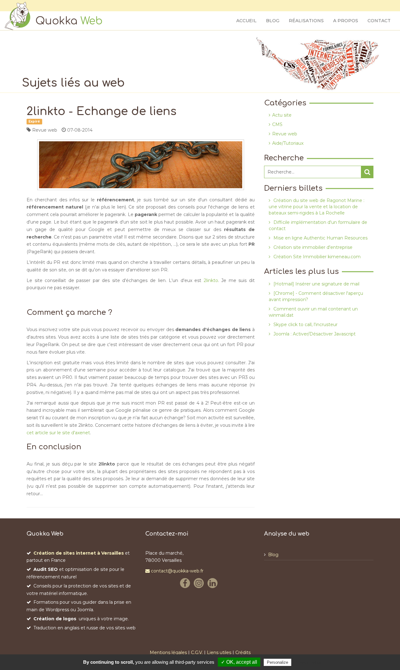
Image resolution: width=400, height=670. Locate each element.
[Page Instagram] (200, 584)
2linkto (211, 280)
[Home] (55, 16)
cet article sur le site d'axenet (58, 433)
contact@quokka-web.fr (176, 571)
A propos (345, 20)
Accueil (246, 20)
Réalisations (306, 20)
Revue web (284, 134)
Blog (272, 20)
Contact (379, 20)
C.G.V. (197, 652)
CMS (277, 124)
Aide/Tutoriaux (287, 143)
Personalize (277, 662)
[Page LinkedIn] (214, 584)
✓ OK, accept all (239, 662)
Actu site (282, 115)
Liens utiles (219, 652)
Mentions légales (168, 652)
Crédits (243, 652)
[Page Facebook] (186, 584)
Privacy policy (307, 662)
